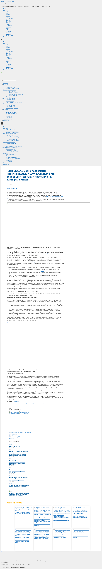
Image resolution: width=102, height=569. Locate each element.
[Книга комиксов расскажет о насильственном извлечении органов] (81, 532)
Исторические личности (13, 115)
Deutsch (8, 17)
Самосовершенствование (10, 103)
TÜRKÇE (8, 34)
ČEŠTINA (8, 20)
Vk (32, 404)
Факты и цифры (13, 92)
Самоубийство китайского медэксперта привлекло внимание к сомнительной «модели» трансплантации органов (22, 540)
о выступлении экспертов (33, 253)
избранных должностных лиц (54, 253)
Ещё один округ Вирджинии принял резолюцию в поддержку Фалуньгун (60, 536)
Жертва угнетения (11, 91)
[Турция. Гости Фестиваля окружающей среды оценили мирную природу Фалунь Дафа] (10, 468)
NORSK (8, 30)
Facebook (28, 404)
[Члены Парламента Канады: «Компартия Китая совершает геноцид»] (23, 510)
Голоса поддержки (11, 99)
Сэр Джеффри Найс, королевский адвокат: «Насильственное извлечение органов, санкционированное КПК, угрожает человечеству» (61, 517)
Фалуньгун (35, 262)
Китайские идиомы (11, 113)
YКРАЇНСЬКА (9, 35)
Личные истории (10, 105)
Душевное (9, 117)
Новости (5, 84)
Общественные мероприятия (14, 102)
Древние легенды (11, 112)
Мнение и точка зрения (12, 88)
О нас (4, 8)
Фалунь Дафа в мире (6, 3)
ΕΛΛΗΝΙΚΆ (9, 25)
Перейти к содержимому (8, 1)
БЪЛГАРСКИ (9, 18)
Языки (5, 10)
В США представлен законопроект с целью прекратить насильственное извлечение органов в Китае (80, 515)
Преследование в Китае (9, 90)
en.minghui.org (16, 401)
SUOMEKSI (9, 23)
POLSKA (8, 28)
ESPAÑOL (8, 21)
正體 (7, 11)
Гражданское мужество (12, 97)
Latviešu (8, 24)
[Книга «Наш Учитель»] (10, 444)
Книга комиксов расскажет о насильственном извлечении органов (80, 536)
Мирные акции (10, 101)
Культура (5, 109)
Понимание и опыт (11, 106)
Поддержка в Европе (9, 98)
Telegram (35, 404)
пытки (42, 271)
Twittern (41, 404)
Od (44, 404)
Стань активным (7, 119)
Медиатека (6, 120)
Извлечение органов (14, 95)
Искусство (9, 116)
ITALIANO (8, 31)
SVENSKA (8, 32)
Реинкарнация (10, 110)
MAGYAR (8, 27)
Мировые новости (11, 85)
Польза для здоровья (12, 108)
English (8, 14)
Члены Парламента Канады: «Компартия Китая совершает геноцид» (22, 513)
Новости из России (11, 87)
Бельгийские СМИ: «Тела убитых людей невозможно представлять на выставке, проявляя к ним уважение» (41, 538)
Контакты (6, 36)
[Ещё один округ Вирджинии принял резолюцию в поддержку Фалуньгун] (61, 532)
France (8, 16)
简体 (7, 13)
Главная (5, 83)
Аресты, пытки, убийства (16, 94)
